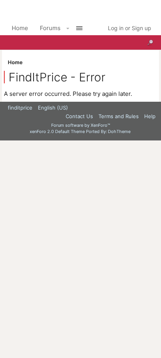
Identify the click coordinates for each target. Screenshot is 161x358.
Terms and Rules (118, 116)
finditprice (20, 107)
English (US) (53, 107)
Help (150, 116)
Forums (50, 28)
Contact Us (79, 116)
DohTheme (119, 131)
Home (20, 28)
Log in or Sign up (129, 28)
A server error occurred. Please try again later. (68, 93)
